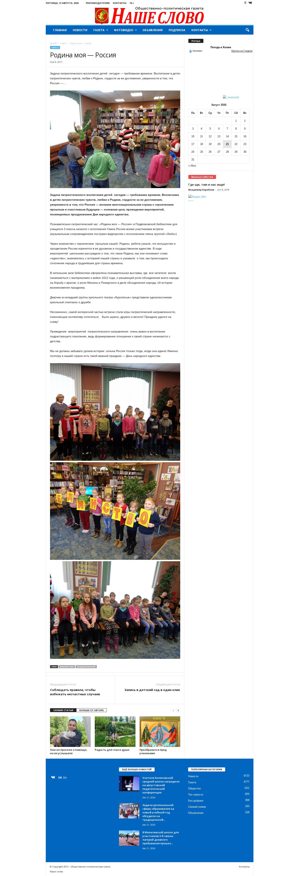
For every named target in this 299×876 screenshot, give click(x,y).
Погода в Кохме (221, 47)
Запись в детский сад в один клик (152, 690)
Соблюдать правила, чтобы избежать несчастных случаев (75, 692)
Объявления (153, 30)
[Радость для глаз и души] (115, 731)
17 (192, 144)
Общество (194, 788)
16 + (132, 2)
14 (227, 136)
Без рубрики (195, 800)
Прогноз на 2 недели (241, 51)
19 (210, 144)
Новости (80, 30)
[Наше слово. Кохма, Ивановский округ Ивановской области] (149, 15)
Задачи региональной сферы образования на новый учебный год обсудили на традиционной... (158, 812)
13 (218, 136)
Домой (53, 43)
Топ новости (195, 794)
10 (192, 136)
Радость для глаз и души (112, 750)
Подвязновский (86, 666)
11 (201, 136)
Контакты (119, 2)
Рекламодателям (98, 2)
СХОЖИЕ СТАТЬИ (63, 710)
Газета (99, 30)
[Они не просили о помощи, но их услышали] (70, 731)
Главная (60, 30)
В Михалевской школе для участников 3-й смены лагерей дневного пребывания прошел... (160, 837)
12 (210, 136)
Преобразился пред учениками (153, 751)
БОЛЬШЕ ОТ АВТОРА (91, 710)
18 (201, 144)
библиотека (67, 666)
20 (218, 144)
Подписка (177, 30)
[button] (247, 30)
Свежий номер (197, 806)
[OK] (245, 2)
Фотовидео (123, 30)
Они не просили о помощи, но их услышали (68, 751)
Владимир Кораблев (201, 189)
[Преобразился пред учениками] (160, 731)
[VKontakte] (250, 3)
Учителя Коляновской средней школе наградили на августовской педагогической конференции (161, 785)
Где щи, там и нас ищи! (206, 184)
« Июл (192, 165)
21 (227, 144)
